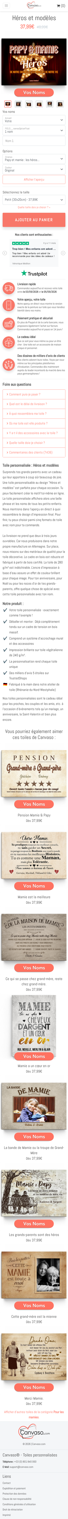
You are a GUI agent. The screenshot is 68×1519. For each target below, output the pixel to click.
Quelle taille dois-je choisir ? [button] (27, 443)
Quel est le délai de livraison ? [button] (28, 404)
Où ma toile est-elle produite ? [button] (28, 423)
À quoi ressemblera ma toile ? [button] (28, 413)
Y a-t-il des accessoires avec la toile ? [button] (33, 433)
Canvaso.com (39, 1444)
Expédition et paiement (14, 1488)
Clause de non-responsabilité (17, 1498)
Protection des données (14, 1493)
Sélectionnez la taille (16, 192)
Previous (5, 253)
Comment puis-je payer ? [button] (24, 394)
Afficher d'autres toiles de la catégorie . (34, 1414)
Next (63, 253)
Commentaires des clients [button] (30, 452)
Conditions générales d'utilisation (19, 1504)
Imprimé (7, 1515)
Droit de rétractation (13, 1509)
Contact (7, 1483)
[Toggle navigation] (6, 6)
